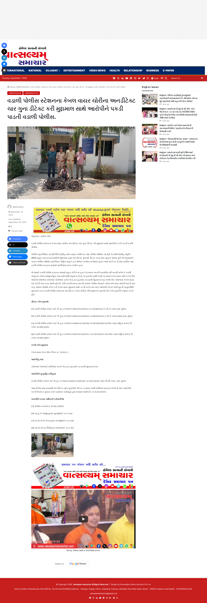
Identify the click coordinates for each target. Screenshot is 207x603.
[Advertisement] (84, 20)
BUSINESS (152, 70)
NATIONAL (35, 70)
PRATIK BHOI (18, 207)
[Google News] (77, 564)
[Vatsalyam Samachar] (25, 55)
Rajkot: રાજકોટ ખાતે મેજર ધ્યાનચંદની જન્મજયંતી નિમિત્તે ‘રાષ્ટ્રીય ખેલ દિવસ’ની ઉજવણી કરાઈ (176, 128)
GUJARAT (52, 70)
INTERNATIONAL (14, 70)
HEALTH (115, 70)
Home (12, 87)
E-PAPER (168, 70)
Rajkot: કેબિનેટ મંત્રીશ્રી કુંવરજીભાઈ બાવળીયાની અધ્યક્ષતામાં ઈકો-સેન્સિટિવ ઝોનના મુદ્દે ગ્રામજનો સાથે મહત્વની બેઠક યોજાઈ (178, 98)
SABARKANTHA (31, 93)
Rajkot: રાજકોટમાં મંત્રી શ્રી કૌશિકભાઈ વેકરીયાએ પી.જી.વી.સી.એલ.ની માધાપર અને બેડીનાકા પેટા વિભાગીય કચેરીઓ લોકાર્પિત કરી (177, 155)
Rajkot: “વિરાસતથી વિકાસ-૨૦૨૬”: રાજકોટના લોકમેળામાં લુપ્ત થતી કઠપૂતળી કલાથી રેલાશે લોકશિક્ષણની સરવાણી (179, 141)
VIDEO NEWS (97, 70)
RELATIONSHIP (133, 70)
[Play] (83, 519)
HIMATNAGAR (22, 87)
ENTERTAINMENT (74, 70)
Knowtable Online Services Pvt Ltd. (135, 584)
